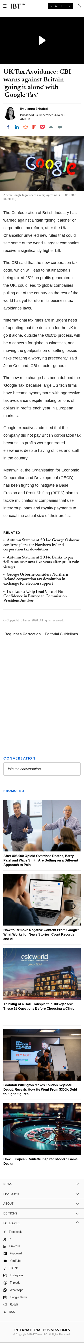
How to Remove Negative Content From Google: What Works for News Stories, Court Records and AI (41, 934)
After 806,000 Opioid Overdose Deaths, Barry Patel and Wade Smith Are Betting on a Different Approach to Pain (40, 860)
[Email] (51, 127)
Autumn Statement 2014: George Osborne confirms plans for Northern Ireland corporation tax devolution (41, 545)
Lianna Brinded (36, 109)
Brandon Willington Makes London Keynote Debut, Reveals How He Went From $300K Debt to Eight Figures (40, 1089)
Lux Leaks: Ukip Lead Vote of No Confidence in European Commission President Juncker (35, 596)
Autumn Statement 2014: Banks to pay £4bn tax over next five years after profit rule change (41, 562)
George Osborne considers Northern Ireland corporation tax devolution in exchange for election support (35, 579)
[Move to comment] (60, 127)
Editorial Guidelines (61, 634)
